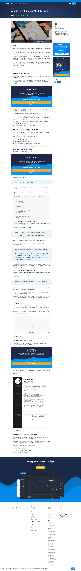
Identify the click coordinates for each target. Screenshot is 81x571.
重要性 (35, 113)
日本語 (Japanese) (51, 529)
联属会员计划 (33, 526)
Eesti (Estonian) (50, 546)
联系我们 (61, 507)
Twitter (20, 508)
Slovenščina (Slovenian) (52, 558)
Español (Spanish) (51, 525)
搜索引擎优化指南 (34, 530)
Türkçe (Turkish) (50, 537)
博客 (26, 3)
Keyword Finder (33, 508)
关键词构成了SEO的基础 (21, 121)
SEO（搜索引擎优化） (20, 113)
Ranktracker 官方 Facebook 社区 (16, 508)
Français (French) (51, 526)
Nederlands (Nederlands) (52, 531)
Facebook (9, 508)
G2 (28, 508)
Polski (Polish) (50, 532)
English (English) (50, 522)
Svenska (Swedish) (51, 535)
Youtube (13, 508)
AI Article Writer (33, 517)
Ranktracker (9, 3)
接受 (73, 568)
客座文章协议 (33, 533)
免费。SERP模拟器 (34, 519)
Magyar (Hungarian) (51, 549)
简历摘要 (25, 265)
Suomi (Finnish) (50, 547)
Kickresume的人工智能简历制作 (19, 311)
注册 (74, 3)
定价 (23, 3)
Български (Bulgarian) (52, 540)
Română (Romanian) (51, 555)
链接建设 (46, 187)
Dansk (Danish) (50, 543)
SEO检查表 (32, 516)
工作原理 (19, 3)
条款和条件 (50, 507)
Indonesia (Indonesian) (52, 550)
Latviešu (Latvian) (51, 553)
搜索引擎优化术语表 (34, 529)
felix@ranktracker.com (63, 517)
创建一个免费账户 (32, 102)
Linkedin (24, 508)
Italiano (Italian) (50, 528)
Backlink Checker (33, 513)
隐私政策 (49, 508)
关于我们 (61, 509)
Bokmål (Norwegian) (51, 562)
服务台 (49, 518)
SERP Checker (33, 510)
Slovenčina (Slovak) (51, 556)
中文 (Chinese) (50, 538)
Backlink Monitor (33, 514)
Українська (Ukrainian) (52, 559)
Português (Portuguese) (52, 534)
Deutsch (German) (51, 523)
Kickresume (18, 430)
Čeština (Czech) (50, 541)
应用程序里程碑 (50, 517)
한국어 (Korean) (50, 561)
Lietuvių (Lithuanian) (51, 552)
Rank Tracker (33, 507)
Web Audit (32, 511)
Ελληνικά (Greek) (51, 544)
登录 (70, 3)
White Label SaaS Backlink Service (36, 523)
